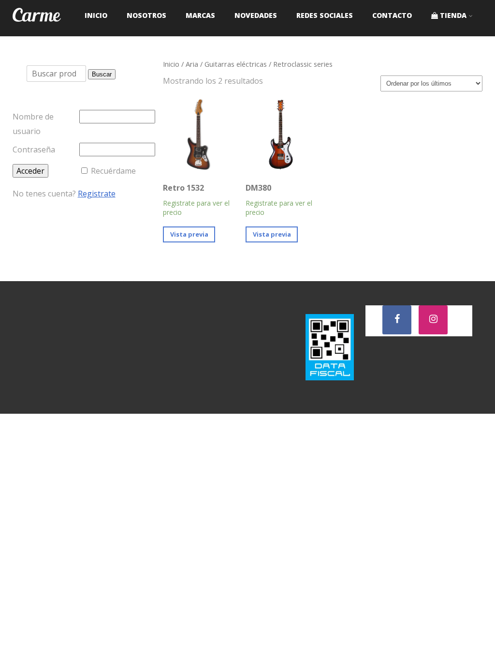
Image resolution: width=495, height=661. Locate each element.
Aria (192, 64)
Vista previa (189, 234)
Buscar (102, 74)
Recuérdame (113, 170)
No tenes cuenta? (64, 193)
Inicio (171, 64)
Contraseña (34, 149)
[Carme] (37, 31)
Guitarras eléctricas (235, 64)
